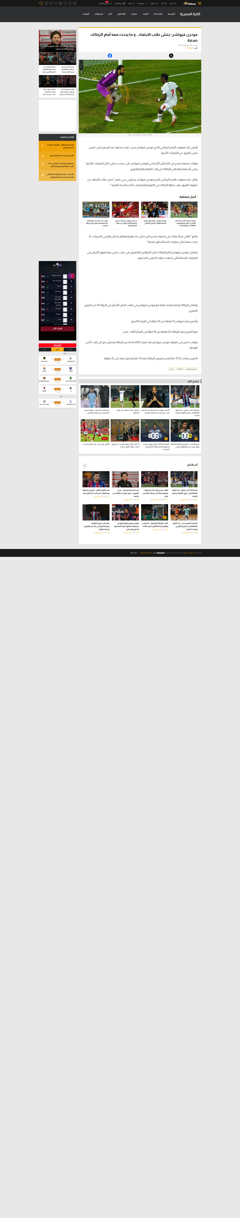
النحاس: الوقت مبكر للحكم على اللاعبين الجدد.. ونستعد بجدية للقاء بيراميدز (49, 92)
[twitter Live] (55, 3)
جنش (171, 369)
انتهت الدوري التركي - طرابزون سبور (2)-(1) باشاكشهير (58, 146)
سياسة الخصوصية (146, 553)
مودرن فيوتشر (191, 369)
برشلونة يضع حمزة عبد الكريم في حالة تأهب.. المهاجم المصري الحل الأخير (58, 164)
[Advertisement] (177, 283)
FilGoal (190, 48)
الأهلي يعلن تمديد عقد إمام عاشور (58, 156)
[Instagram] (60, 3)
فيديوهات (140, 3)
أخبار (162, 3)
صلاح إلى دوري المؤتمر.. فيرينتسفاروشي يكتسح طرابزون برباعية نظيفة (97, 526)
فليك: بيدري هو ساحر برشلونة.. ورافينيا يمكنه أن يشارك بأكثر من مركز (155, 493)
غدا (45, 349)
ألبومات (85, 14)
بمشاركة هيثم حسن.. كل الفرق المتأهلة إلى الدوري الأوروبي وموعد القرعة (185, 526)
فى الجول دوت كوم (189, 553)
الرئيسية (171, 14)
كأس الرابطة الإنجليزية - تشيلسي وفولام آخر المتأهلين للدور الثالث (155, 524)
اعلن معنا (133, 553)
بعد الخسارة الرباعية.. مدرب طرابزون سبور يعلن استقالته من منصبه (126, 493)
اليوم (57, 349)
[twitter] (51, 3)
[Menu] (199, 3)
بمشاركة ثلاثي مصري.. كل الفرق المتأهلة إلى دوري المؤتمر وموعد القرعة (184, 493)
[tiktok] (70, 3)
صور (129, 3)
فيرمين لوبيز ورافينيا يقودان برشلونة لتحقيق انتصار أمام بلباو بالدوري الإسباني (126, 526)
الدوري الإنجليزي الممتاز (69, 396)
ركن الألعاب (118, 3)
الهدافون (121, 14)
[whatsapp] (74, 3)
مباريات (152, 3)
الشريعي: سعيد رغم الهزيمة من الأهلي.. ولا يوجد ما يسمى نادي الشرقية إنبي (58, 175)
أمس (70, 349)
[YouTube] (65, 3)
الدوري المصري (104, 3)
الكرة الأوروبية (184, 499)
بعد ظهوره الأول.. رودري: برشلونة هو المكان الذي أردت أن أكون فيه (96, 491)
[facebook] (46, 3)
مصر (171, 3)
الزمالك (179, 369)
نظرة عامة (158, 14)
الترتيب (145, 14)
